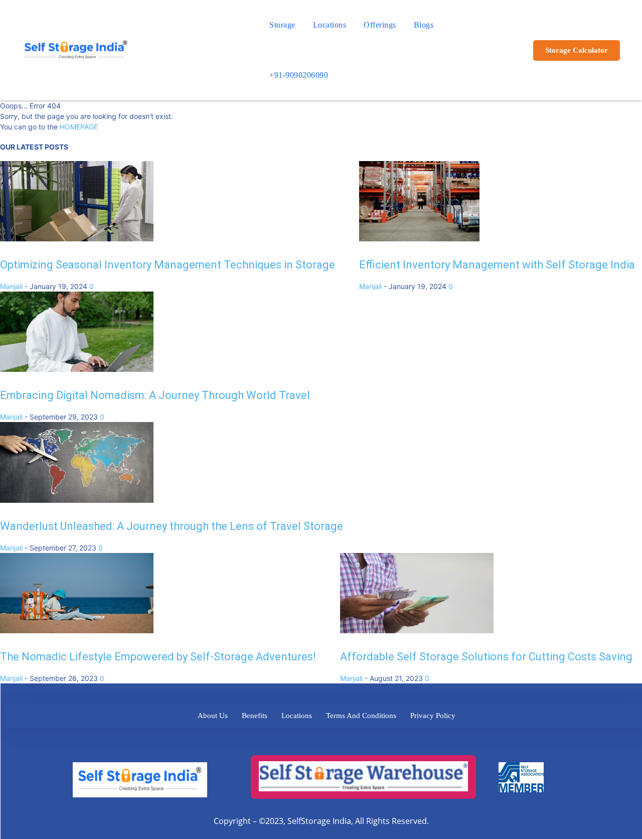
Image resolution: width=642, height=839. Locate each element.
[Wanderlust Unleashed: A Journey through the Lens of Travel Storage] (76, 500)
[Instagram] (340, 741)
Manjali (11, 286)
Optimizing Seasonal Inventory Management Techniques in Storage (167, 264)
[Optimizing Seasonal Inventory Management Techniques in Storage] (76, 238)
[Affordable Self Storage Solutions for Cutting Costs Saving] (417, 630)
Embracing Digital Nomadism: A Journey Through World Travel (155, 395)
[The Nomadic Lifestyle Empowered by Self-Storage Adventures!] (76, 630)
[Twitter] (285, 741)
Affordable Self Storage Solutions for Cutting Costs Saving (486, 656)
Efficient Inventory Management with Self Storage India (497, 264)
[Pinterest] (368, 741)
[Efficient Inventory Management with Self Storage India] (419, 238)
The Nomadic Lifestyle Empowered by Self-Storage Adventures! (158, 656)
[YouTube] (395, 741)
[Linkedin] (312, 741)
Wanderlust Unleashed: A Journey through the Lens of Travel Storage (171, 526)
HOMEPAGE (79, 126)
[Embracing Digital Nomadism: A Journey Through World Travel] (76, 369)
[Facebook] (257, 741)
